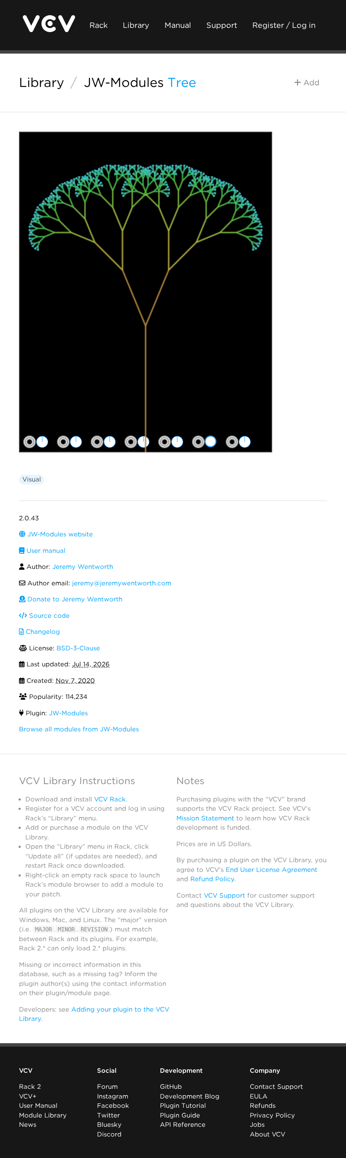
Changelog (42, 632)
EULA (259, 1096)
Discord (109, 1134)
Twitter (108, 1115)
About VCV (267, 1134)
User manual (44, 551)
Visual (31, 479)
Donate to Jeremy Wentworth (73, 599)
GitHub (171, 1086)
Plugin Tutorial (183, 1105)
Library (136, 25)
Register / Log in (284, 25)
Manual (178, 25)
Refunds (263, 1105)
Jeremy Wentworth (82, 567)
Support (221, 25)
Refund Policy (212, 879)
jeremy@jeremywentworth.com (121, 583)
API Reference (182, 1124)
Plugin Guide (180, 1115)
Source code (48, 616)
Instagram (112, 1096)
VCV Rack (110, 799)
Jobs (257, 1124)
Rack (98, 25)
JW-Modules (124, 82)
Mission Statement (205, 818)
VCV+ (27, 1096)
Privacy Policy (272, 1115)
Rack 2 (30, 1086)
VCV (25, 1070)
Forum (107, 1086)
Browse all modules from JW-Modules (79, 729)
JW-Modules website (59, 534)
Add (310, 82)
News (27, 1124)
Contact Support (276, 1086)
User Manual (38, 1105)
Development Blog (189, 1096)
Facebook (113, 1105)
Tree (182, 82)
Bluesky (109, 1124)
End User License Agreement (271, 870)
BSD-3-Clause (78, 648)
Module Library (43, 1115)
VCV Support (224, 895)
